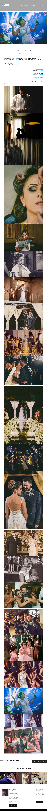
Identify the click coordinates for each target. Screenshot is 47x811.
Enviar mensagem (40, 791)
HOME (21, 5)
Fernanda (13, 58)
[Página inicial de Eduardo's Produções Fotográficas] (5, 5)
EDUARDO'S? (41, 5)
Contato (39, 802)
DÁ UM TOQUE (33, 5)
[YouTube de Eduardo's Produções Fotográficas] (40, 798)
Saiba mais (13, 805)
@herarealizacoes (40, 70)
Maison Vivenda (16, 59)
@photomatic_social (39, 78)
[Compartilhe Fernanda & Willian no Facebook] (0, 762)
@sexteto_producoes (39, 77)
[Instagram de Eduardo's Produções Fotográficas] (37, 798)
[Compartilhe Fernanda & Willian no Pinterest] (4, 762)
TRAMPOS (27, 5)
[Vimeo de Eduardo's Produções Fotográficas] (39, 798)
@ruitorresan (41, 74)
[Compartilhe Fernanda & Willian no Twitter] (2, 762)
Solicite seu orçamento (39, 761)
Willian (16, 58)
